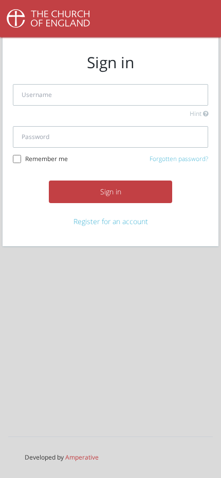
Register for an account (110, 221)
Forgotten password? (179, 158)
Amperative (82, 457)
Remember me (46, 159)
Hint (196, 114)
